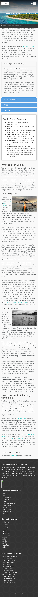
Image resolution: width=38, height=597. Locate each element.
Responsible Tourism (9, 503)
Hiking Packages (8, 570)
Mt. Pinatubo (21, 419)
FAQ (3, 495)
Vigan (4, 548)
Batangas (19, 438)
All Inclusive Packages (9, 556)
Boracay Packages (8, 578)
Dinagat (5, 528)
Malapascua (6, 532)
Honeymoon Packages (10, 572)
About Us (5, 493)
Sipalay (4, 544)
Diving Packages (8, 562)
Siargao (5, 540)
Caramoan (5, 526)
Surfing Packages (8, 574)
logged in (14, 456)
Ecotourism (6, 564)
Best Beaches (7, 558)
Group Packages (8, 568)
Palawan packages (8, 582)
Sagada (5, 538)
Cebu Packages (7, 580)
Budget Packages (8, 560)
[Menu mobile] (34, 3)
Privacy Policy (7, 505)
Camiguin (5, 524)
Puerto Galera (7, 536)
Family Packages (8, 566)
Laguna (5, 530)
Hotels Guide (6, 497)
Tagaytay (10, 438)
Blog (4, 501)
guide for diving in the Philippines (15, 302)
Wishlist (32, 3)
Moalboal (5, 534)
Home (5, 25)
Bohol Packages (8, 576)
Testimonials (6, 509)
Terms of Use (6, 507)
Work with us (6, 511)
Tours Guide (6, 499)
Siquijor (4, 542)
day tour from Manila (29, 46)
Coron (9, 202)
